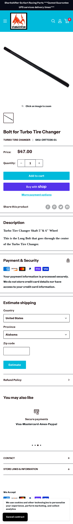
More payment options (37, 194)
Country (8, 310)
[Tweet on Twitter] (60, 206)
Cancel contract (15, 516)
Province (9, 327)
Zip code (9, 343)
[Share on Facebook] (47, 206)
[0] (67, 21)
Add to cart (36, 176)
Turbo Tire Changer (16, 139)
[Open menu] (5, 21)
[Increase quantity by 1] (39, 163)
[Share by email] (67, 206)
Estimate (14, 365)
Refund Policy (12, 380)
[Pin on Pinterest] (54, 206)
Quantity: (9, 163)
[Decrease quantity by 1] (21, 163)
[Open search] (53, 21)
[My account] (60, 21)
